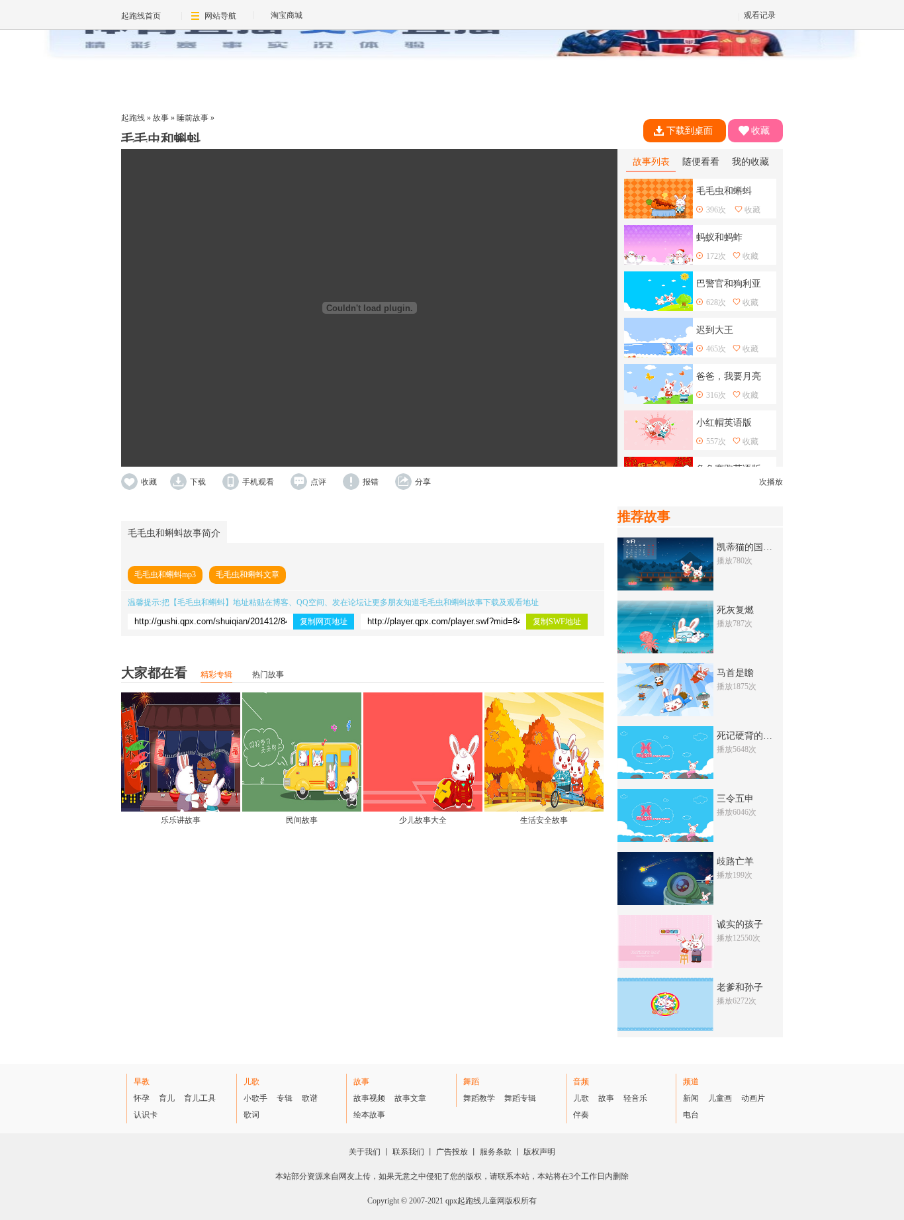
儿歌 (251, 1081)
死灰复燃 (735, 610)
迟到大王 (714, 330)
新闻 (691, 1098)
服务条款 (496, 1151)
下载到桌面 (689, 131)
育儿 (167, 1098)
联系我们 (408, 1151)
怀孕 (142, 1098)
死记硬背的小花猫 (754, 736)
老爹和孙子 (740, 987)
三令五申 (735, 799)
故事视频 (369, 1098)
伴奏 (581, 1114)
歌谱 (310, 1098)
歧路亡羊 (735, 862)
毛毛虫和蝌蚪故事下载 (459, 602)
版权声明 (539, 1151)
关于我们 (365, 1151)
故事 (161, 117)
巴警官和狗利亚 (728, 284)
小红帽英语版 (724, 423)
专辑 (285, 1098)
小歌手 (255, 1098)
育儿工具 (200, 1098)
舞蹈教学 (479, 1098)
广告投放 (452, 1151)
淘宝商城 (286, 15)
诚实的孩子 (740, 924)
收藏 (760, 131)
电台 (691, 1114)
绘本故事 (369, 1114)
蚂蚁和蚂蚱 (719, 237)
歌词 (251, 1114)
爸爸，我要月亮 (728, 376)
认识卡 (146, 1114)
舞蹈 (471, 1081)
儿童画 (720, 1098)
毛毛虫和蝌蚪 (201, 602)
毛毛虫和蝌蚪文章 (247, 574)
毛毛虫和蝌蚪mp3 (165, 574)
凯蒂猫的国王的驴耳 (758, 547)
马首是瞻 (735, 673)
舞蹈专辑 (520, 1098)
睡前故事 (192, 117)
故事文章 (410, 1098)
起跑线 (133, 117)
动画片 (753, 1098)
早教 (142, 1081)
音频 (581, 1081)
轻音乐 (635, 1098)
